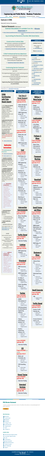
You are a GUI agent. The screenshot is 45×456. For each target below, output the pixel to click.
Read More (6, 408)
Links (32, 1)
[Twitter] (19, 1)
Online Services (8, 424)
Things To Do (8, 423)
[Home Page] (27, 1)
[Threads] (24, 1)
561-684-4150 (39, 51)
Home (22, 451)
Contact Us (7, 429)
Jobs (30, 1)
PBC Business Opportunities (11, 434)
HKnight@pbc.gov (38, 48)
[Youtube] (21, 2)
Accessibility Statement (16, 451)
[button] (29, 11)
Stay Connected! (8, 441)
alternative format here (14, 88)
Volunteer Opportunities (10, 436)
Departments (37, 1)
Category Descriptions (8, 153)
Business (7, 421)
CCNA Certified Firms (8, 140)
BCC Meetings (8, 445)
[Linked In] (18, 1)
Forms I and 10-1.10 (7, 155)
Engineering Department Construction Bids (16, 48)
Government (7, 418)
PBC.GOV (7, 416)
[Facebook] (22, 1)
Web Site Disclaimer (9, 442)
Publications (7, 439)
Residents (7, 419)
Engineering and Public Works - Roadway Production (22, 14)
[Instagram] (21, 1)
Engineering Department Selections (16, 62)
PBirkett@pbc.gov (5, 227)
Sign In (6, 447)
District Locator (8, 444)
